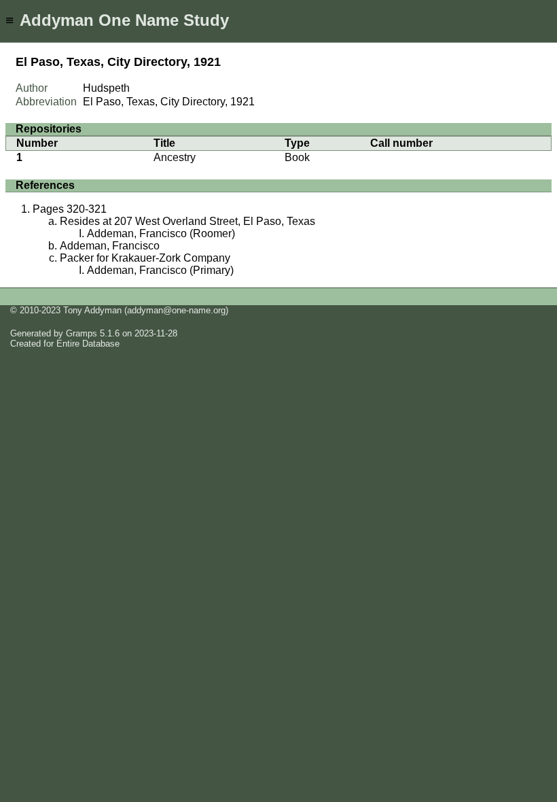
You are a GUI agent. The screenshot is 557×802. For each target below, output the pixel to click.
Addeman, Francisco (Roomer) (161, 233)
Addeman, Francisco (110, 245)
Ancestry (175, 157)
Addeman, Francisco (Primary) (160, 270)
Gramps (81, 333)
